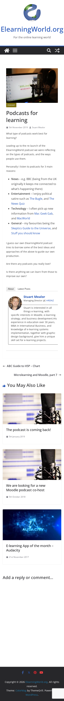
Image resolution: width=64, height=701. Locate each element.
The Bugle (36, 199)
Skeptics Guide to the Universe (31, 228)
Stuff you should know (25, 233)
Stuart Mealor (38, 127)
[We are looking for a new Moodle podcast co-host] (32, 451)
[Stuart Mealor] (15, 299)
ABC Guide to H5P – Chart (23, 366)
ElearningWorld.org (32, 29)
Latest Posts (24, 289)
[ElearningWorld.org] (7, 50)
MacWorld (23, 218)
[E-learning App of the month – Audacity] (32, 512)
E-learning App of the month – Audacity (29, 547)
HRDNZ (50, 300)
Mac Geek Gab (43, 213)
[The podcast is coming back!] (32, 396)
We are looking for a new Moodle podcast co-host (25, 487)
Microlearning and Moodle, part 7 (35, 375)
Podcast (11, 105)
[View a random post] (57, 50)
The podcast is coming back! (28, 429)
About (11, 289)
